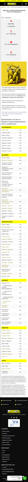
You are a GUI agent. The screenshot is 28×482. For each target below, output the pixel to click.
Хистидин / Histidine (7, 273)
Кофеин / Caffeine (6, 368)
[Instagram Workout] (14, 418)
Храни (8, 7)
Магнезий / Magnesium (7, 338)
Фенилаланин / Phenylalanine (5, 266)
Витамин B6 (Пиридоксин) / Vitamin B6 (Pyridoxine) (7, 190)
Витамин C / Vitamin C (7, 205)
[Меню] (4, 3)
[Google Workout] (17, 418)
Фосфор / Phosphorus (7, 354)
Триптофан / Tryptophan (7, 262)
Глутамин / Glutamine (7, 239)
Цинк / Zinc (4, 356)
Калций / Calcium (6, 335)
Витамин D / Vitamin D (7, 208)
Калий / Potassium (6, 333)
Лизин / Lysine (5, 247)
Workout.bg (3, 7)
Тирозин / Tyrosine (6, 257)
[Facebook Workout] (11, 418)
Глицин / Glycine (6, 236)
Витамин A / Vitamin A (7, 160)
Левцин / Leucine (6, 244)
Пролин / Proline (6, 252)
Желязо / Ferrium (6, 330)
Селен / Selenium (6, 348)
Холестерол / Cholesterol (5, 306)
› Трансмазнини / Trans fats (6, 302)
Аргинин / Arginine (6, 227)
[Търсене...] (22, 4)
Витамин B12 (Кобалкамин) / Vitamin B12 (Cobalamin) (7, 201)
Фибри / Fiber (5, 130)
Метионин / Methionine (7, 249)
